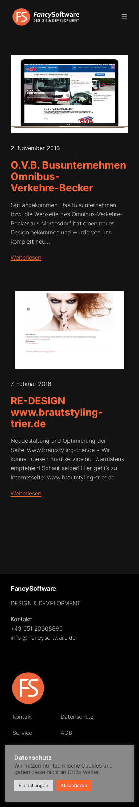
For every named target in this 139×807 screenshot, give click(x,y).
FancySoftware (33, 588)
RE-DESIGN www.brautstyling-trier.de (57, 412)
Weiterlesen (26, 257)
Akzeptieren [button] (74, 785)
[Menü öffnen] (124, 16)
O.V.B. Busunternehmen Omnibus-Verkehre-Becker (68, 176)
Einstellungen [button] (33, 785)
